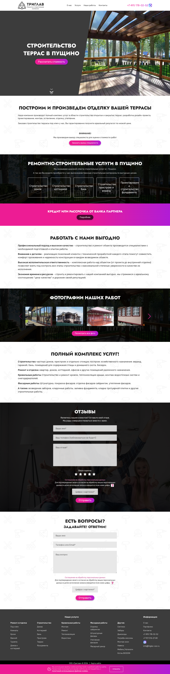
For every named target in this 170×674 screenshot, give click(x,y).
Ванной (13, 638)
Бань (39, 634)
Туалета (13, 642)
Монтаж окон (123, 642)
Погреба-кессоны (125, 638)
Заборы (120, 630)
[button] (149, 316)
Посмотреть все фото (85, 333)
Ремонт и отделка (18, 623)
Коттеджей (42, 630)
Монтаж (64, 627)
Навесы (120, 645)
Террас (40, 642)
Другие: (121, 623)
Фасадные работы (98, 623)
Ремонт (64, 630)
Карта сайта (96, 663)
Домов (40, 627)
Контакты (103, 5)
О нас (69, 5)
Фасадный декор (97, 646)
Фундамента (42, 645)
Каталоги (129, 649)
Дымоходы (122, 634)
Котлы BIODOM (123, 653)
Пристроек (42, 638)
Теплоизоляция (68, 634)
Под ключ (14, 627)
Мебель (120, 649)
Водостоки (66, 638)
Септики (121, 627)
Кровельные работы (70, 623)
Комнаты (14, 630)
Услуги (78, 5)
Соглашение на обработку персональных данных (85, 480)
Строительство (44, 623)
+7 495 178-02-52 (137, 5)
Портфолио (148, 627)
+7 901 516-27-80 (150, 638)
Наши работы (90, 5)
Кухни (13, 634)
